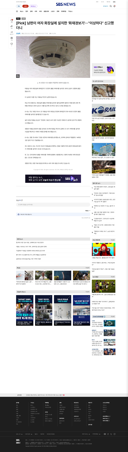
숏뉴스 (89, 411)
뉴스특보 (32, 422)
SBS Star (105, 418)
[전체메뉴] (17, 11)
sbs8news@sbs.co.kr (67, 440)
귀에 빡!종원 (76, 407)
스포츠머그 (76, 405)
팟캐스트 (104, 407)
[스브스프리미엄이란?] (105, 316)
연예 (58, 11)
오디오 (46, 412)
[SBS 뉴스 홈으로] (65, 4)
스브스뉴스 (76, 416)
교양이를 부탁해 (95, 349)
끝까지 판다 (61, 421)
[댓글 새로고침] (21, 200)
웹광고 (36, 434)
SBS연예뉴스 (106, 416)
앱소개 (89, 415)
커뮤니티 (104, 409)
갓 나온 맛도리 (77, 418)
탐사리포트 (61, 418)
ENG (97, 1)
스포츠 (53, 11)
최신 (17, 405)
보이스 (46, 416)
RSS (89, 417)
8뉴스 (21, 11)
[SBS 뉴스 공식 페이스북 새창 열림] (108, 434)
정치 (27, 11)
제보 (89, 407)
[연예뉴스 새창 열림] (103, 69)
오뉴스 (32, 415)
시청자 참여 (28, 434)
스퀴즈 (104, 411)
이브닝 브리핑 (48, 407)
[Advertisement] (53, 228)
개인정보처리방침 (50, 434)
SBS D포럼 (105, 420)
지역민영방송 (96, 434)
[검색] (111, 6)
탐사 (60, 423)
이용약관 (42, 434)
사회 (36, 11)
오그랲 (93, 320)
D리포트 (61, 413)
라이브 (89, 409)
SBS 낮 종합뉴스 (48, 421)
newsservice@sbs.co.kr (64, 442)
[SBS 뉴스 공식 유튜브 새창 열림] (105, 434)
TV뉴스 (70, 11)
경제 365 (61, 411)
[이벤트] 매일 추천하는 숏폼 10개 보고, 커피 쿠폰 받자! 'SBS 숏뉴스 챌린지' (44, 395)
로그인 (102, 1)
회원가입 (108, 1)
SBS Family (86, 434)
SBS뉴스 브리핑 (48, 418)
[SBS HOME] (114, 2)
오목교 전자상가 (77, 421)
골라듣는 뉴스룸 (48, 414)
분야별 (17, 402)
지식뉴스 (104, 405)
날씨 (89, 405)
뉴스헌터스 (33, 407)
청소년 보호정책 (89, 443)
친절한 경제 (61, 409)
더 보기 (87, 267)
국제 (40, 11)
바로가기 (90, 402)
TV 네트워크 (19, 422)
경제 (31, 11)
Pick (18, 18)
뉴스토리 (32, 420)
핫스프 (93, 339)
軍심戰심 (47, 405)
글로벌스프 (94, 330)
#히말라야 (105, 6)
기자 (89, 413)
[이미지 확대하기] (18, 76)
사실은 (60, 405)
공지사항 (90, 424)
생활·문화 (46, 11)
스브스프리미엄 (106, 402)
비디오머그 (76, 402)
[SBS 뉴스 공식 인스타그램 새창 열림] (114, 434)
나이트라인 (33, 417)
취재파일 (63, 11)
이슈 (17, 424)
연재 (60, 402)
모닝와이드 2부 (34, 411)
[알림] (114, 6)
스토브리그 (76, 411)
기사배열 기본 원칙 (80, 443)
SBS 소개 (19, 434)
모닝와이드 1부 (34, 409)
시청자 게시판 (91, 420)
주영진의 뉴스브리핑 (35, 413)
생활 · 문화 (18, 415)
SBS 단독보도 (62, 407)
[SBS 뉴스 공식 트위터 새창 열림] (111, 434)
